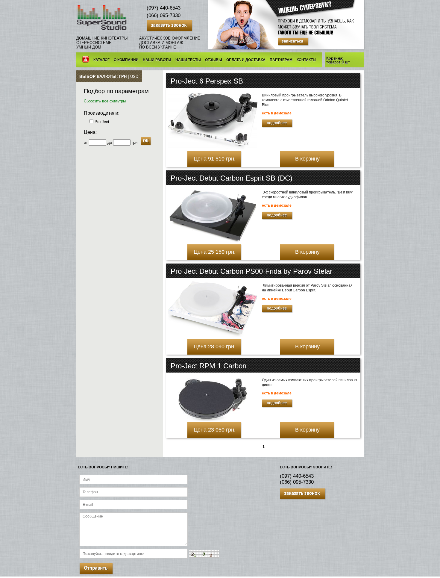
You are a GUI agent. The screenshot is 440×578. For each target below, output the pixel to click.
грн (123, 76)
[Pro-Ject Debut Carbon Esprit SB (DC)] (212, 241)
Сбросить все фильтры (105, 101)
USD (134, 76)
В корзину (307, 159)
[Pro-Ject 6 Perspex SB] (212, 148)
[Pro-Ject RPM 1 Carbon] (213, 419)
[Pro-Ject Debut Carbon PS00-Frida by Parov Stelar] (212, 336)
